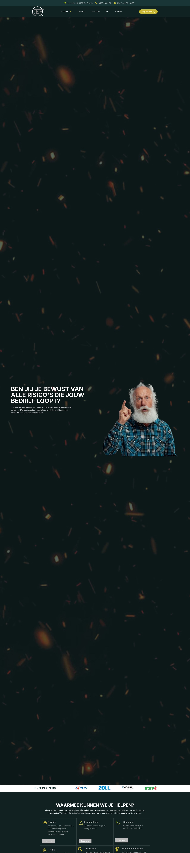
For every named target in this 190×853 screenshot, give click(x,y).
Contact (118, 11)
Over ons (81, 11)
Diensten (64, 11)
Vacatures (95, 11)
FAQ (107, 11)
